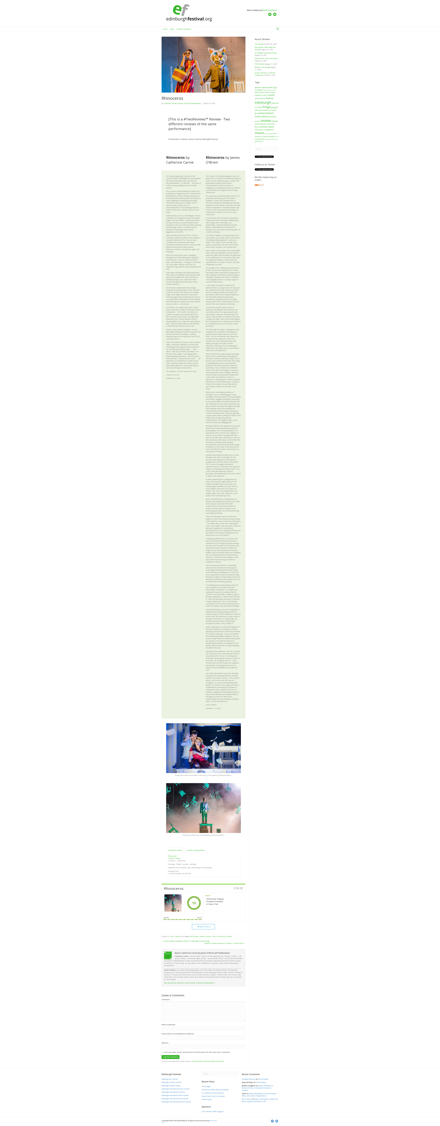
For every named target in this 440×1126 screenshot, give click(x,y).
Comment (166, 999)
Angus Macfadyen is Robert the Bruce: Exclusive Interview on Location (257, 1088)
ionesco (202, 936)
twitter (272, 136)
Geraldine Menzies (248, 1079)
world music (259, 141)
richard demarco (261, 124)
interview (258, 110)
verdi (276, 136)
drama (269, 98)
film (260, 107)
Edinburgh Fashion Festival (171, 1082)
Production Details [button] (175, 850)
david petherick (260, 98)
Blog (172, 29)
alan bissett (267, 87)
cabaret (261, 92)
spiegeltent (269, 129)
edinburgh (194, 936)
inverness (265, 110)
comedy (271, 94)
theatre (229, 936)
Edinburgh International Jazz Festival (175, 1098)
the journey (268, 133)
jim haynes (273, 110)
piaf (269, 116)
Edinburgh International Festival (173, 1092)
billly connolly (272, 90)
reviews (274, 121)
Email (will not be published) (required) (178, 1034)
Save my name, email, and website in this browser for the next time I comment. (197, 1052)
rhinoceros (221, 936)
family (256, 107)
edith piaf (274, 103)
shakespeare (259, 130)
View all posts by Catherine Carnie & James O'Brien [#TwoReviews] (190, 983)
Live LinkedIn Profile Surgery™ (213, 1111)
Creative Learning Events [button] (195, 850)
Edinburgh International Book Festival (175, 1089)
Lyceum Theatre (174, 858)
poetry (273, 116)
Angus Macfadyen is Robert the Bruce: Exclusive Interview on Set (260, 1100)
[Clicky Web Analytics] (259, 185)
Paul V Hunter (247, 1099)
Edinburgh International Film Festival (175, 1095)
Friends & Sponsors (183, 29)
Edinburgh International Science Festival (176, 1102)
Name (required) (168, 1024)
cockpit (264, 95)
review (208, 936)
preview (257, 121)
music (258, 116)
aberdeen (258, 87)
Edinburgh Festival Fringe (171, 1086)
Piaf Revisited (260, 64)
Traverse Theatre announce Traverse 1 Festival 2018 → (224, 943)
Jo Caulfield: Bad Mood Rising (265, 53)
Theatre (177, 936)
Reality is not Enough (262, 67)
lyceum (269, 113)
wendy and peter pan (271, 139)
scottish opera (266, 126)
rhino (214, 936)
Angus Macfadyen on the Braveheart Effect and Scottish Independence (259, 1094)
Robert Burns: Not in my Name (266, 58)
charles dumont (270, 92)
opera (264, 116)
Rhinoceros (172, 856)
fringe (266, 107)
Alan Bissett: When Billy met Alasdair (215, 1090)
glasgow (274, 107)
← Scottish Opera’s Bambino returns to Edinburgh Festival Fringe (186, 941)
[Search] (277, 29)
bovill (256, 92)
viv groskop (259, 139)
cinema (258, 95)
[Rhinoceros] (173, 903)
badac (265, 90)
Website (165, 1043)
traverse (266, 136)
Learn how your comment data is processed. (207, 1061)
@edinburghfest (270, 10)
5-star (171, 936)
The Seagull (259, 44)
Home (165, 29)
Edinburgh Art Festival (170, 1079)
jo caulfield (260, 113)
